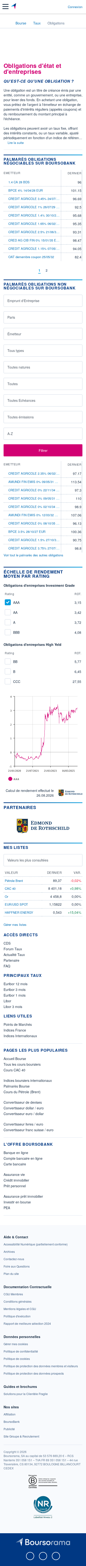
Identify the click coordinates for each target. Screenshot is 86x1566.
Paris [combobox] (11, 317)
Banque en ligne (16, 1152)
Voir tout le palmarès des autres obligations (33, 555)
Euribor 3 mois (15, 989)
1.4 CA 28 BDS (19, 182)
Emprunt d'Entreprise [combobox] (23, 300)
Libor (7, 1000)
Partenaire (11, 960)
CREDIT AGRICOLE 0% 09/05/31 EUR (35, 498)
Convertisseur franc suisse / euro (29, 1129)
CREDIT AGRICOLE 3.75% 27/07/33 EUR (37, 548)
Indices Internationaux (20, 1035)
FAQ (7, 966)
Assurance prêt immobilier (23, 1196)
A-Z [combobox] (10, 433)
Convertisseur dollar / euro (24, 1108)
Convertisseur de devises (23, 1102)
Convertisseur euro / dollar (24, 1113)
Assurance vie (14, 1174)
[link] (36, 1244)
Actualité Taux (14, 954)
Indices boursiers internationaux (28, 1080)
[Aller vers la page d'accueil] (14, 6)
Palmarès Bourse (17, 1086)
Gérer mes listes (15, 924)
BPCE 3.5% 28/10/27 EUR (26, 531)
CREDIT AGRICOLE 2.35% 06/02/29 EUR (37, 473)
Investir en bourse (17, 1202)
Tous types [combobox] (15, 350)
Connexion (75, 7)
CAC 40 (10, 888)
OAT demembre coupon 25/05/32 (31, 257)
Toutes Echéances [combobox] (21, 400)
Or (6, 896)
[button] (5, 6)
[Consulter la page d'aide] (62, 6)
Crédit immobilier (16, 1180)
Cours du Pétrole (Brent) (22, 1091)
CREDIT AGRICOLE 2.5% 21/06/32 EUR (36, 232)
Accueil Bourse (15, 1058)
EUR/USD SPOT (16, 904)
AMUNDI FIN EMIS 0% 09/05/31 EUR (34, 481)
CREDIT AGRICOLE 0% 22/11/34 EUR (35, 490)
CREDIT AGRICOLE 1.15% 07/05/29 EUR (37, 248)
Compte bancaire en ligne (23, 1158)
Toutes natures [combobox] (18, 367)
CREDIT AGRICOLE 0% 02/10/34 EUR (35, 506)
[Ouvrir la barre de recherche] (55, 6)
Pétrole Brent (14, 880)
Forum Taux (13, 948)
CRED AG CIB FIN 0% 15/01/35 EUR (34, 240)
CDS (7, 943)
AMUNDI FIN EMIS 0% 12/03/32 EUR (34, 515)
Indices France (15, 1030)
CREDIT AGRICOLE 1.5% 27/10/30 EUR (36, 540)
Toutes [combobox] (12, 383)
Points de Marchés (18, 1024)
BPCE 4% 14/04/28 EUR (25, 190)
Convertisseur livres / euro (23, 1124)
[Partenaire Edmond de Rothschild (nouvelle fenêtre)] (70, 792)
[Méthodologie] (81, 574)
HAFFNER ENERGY (19, 912)
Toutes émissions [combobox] (20, 417)
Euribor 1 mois (15, 995)
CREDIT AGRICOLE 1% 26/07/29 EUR (35, 207)
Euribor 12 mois (15, 983)
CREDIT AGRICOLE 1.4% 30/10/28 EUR (36, 215)
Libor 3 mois (13, 1006)
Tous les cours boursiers (22, 1064)
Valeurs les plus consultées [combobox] (27, 860)
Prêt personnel (15, 1185)
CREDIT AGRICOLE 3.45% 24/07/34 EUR (37, 198)
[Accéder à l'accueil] (7, 22)
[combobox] (43, 334)
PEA (7, 1207)
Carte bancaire (15, 1164)
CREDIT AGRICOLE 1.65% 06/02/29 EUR (37, 223)
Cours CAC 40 (14, 1070)
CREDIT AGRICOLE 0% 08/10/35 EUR (35, 523)
